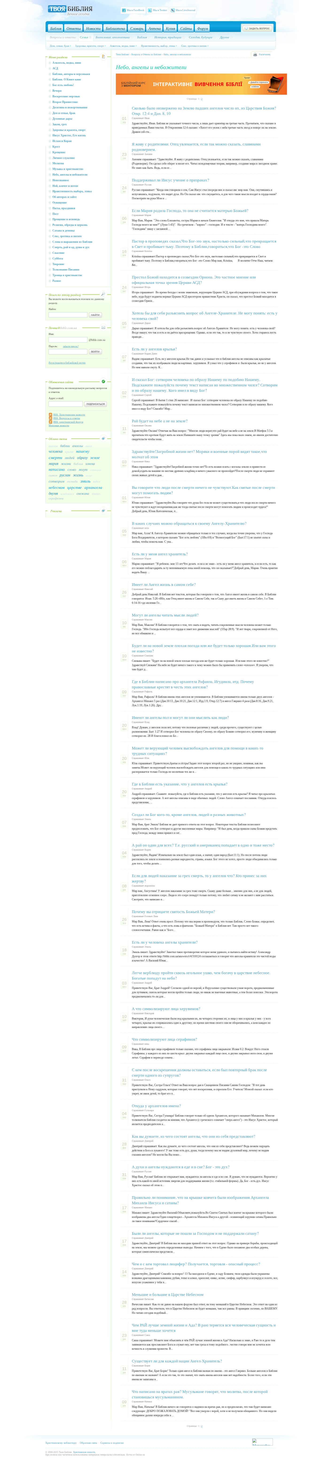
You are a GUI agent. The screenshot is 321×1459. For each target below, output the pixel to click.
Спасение (58, 253)
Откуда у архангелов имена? (156, 1105)
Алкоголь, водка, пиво (122, 45)
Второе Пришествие (65, 102)
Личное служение (63, 158)
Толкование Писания (65, 269)
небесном (57, 487)
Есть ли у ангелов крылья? (154, 349)
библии (65, 445)
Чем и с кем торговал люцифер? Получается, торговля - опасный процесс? (196, 1264)
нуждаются (67, 493)
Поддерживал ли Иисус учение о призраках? (170, 180)
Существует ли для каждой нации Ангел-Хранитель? (177, 1361)
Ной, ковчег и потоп (65, 186)
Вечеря (57, 90)
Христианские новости (84, 1452)
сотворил (95, 469)
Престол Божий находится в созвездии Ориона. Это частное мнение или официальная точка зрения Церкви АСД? (194, 279)
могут (83, 469)
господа (72, 481)
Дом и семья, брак (63, 113)
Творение (58, 264)
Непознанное (60, 180)
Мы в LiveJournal (185, 10)
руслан (65, 474)
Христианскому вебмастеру (61, 1442)
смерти (55, 457)
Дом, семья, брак (59, 45)
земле (95, 457)
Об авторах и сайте (64, 197)
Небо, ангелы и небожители (69, 174)
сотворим (56, 481)
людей (69, 457)
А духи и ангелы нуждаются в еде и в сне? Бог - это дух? (181, 1166)
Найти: (52, 309)
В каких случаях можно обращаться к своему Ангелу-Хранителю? (189, 523)
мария (53, 463)
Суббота (57, 258)
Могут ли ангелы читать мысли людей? (165, 615)
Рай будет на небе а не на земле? (160, 421)
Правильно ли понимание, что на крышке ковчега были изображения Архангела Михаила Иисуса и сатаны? (200, 1200)
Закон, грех (59, 124)
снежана (83, 493)
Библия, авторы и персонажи (71, 74)
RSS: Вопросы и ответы (66, 418)
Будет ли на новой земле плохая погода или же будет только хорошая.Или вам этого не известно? (204, 648)
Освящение (59, 202)
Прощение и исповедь (66, 219)
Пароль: (63, 346)
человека (56, 451)
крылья (69, 451)
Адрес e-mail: (56, 398)
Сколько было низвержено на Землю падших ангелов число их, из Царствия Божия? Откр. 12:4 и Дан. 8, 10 (204, 110)
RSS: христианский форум (68, 421)
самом (53, 475)
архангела (93, 487)
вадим (96, 481)
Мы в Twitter (160, 10)
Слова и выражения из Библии (72, 241)
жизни (66, 463)
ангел (89, 446)
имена (90, 463)
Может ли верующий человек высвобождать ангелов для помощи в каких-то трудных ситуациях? (197, 750)
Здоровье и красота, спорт (69, 130)
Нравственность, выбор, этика (158, 45)
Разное (56, 280)
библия (78, 464)
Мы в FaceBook (135, 10)
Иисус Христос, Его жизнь (69, 135)
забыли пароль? (70, 346)
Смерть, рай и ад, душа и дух (70, 247)
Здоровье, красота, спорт (89, 45)
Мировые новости (59, 425)
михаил (96, 493)
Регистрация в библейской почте (67, 362)
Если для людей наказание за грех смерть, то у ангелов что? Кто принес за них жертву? (199, 878)
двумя (53, 493)
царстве (74, 487)
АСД (55, 68)
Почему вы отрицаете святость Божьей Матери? (173, 911)
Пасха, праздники (63, 208)
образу (82, 457)
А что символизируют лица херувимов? (166, 1008)
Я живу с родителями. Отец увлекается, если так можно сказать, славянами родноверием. (196, 146)
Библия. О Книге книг (66, 79)
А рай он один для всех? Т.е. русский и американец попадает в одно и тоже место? (203, 845)
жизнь (78, 474)
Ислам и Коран (62, 141)
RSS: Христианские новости (69, 414)
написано (57, 469)
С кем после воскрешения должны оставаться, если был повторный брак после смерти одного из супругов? (199, 1072)
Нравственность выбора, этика (72, 191)
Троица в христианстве (67, 275)
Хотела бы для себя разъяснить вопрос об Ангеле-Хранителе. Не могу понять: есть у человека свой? (205, 315)
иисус (89, 475)
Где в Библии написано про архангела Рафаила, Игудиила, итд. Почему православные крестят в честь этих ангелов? (193, 684)
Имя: (51, 334)
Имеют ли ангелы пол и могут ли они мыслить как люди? (180, 717)
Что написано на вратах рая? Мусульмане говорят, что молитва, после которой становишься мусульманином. (200, 1394)
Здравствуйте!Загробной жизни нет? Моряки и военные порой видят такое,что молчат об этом (199, 454)
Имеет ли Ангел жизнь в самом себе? (164, 584)
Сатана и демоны (63, 230)
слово (71, 469)
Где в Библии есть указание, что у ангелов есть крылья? (179, 784)
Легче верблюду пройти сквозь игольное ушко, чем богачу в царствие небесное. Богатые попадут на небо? (201, 975)
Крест (56, 146)
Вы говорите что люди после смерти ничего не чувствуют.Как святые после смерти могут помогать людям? (203, 490)
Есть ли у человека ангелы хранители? (165, 942)
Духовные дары (62, 118)
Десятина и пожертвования (69, 107)
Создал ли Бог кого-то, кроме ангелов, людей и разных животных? (189, 814)
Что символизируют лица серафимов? (164, 1039)
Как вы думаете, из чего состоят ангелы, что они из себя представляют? (193, 1136)
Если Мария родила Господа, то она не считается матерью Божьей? (190, 210)
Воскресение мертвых (66, 96)
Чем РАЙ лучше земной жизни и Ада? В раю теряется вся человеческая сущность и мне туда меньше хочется (204, 1327)
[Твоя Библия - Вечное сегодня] (70, 11)
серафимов (56, 498)
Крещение (58, 152)
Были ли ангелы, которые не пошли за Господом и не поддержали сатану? (195, 1233)
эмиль (85, 481)
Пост (55, 214)
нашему (83, 451)
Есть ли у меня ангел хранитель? (160, 554)
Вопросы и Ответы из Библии (146, 54)
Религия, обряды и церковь (69, 225)
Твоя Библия (122, 54)
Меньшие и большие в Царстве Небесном (168, 1294)
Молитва (58, 163)
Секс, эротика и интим (194, 45)
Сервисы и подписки (112, 1442)
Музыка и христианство (67, 169)
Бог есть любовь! (63, 85)
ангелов (53, 446)
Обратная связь (88, 1442)
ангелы (77, 445)
